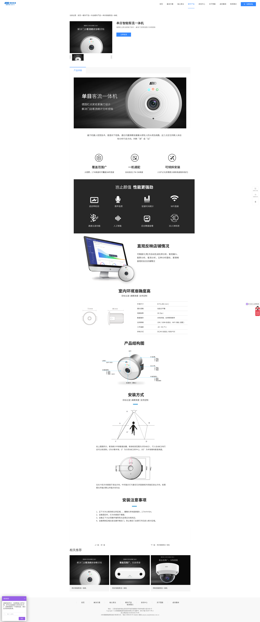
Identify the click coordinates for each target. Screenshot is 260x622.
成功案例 (223, 4)
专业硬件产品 (96, 15)
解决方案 (170, 4)
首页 (161, 4)
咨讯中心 (202, 4)
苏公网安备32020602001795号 (130, 613)
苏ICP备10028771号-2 (147, 611)
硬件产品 (191, 4)
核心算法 (180, 4)
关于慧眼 (212, 4)
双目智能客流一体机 (163, 545)
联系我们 (233, 4)
